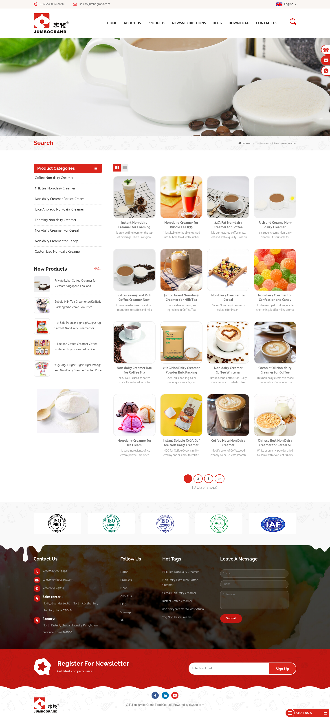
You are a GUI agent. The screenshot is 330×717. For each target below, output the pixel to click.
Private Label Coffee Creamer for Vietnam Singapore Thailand (76, 283)
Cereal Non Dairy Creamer (179, 593)
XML (123, 620)
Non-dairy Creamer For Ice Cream (59, 199)
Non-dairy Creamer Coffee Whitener (228, 370)
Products (156, 23)
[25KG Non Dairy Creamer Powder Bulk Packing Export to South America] (181, 342)
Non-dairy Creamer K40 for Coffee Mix (134, 370)
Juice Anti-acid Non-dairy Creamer (59, 209)
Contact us (266, 23)
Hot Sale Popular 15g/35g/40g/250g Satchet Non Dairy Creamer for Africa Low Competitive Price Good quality (78, 325)
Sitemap (125, 612)
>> (219, 478)
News (124, 588)
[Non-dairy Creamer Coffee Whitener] (228, 342)
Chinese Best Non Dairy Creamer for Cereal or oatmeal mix (275, 443)
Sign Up (282, 669)
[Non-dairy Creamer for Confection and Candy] (275, 269)
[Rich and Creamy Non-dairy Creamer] (275, 197)
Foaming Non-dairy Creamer (55, 220)
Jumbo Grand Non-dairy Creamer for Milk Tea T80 (181, 297)
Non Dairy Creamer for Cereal (228, 297)
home (112, 23)
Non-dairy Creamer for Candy (56, 241)
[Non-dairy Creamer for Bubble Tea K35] (181, 197)
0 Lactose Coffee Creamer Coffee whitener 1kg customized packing (76, 346)
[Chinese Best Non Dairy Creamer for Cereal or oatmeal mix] (275, 414)
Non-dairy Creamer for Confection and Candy (275, 297)
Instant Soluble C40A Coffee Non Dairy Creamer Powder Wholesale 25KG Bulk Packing (181, 443)
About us (132, 23)
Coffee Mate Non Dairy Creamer (228, 443)
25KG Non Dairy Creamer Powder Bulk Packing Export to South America (181, 370)
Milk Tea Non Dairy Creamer (180, 572)
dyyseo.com (196, 705)
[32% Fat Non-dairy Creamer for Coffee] (228, 197)
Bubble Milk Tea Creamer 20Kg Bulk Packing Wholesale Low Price (78, 304)
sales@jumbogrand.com (94, 4)
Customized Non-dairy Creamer (58, 252)
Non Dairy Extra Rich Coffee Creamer (180, 583)
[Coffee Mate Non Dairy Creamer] (228, 414)
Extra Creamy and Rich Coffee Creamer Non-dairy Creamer (134, 297)
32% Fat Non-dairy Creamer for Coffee (228, 225)
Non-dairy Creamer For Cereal (57, 231)
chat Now (304, 713)
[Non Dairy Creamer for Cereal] (228, 269)
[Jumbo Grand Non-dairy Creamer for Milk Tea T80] (181, 269)
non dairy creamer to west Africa (183, 609)
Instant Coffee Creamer (177, 601)
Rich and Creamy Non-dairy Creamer (275, 225)
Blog (217, 23)
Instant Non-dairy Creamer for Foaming (134, 225)
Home (124, 572)
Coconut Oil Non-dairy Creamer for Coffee (275, 370)
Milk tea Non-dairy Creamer (55, 188)
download (239, 23)
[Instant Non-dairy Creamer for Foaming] (134, 197)
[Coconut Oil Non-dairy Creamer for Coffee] (275, 342)
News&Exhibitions (189, 23)
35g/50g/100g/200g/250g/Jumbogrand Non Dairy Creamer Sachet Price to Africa (78, 368)
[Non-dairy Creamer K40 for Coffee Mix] (134, 342)
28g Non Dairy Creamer (177, 617)
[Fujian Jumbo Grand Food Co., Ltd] (57, 23)
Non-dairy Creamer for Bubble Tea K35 (181, 225)
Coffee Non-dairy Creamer (54, 178)
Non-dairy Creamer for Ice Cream (134, 443)
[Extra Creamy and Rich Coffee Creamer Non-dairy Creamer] (134, 269)
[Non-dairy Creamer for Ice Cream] (134, 414)
